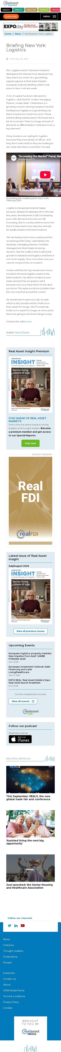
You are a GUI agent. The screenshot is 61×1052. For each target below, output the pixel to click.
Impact (19, 10)
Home (8, 33)
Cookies (7, 1007)
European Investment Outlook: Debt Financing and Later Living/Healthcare (29, 671)
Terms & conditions (14, 996)
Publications (10, 956)
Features (8, 945)
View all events (21, 701)
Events (44, 10)
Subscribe (11, 16)
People (7, 962)
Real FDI (31, 10)
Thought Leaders (13, 950)
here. (29, 321)
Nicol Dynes (22, 332)
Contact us (9, 978)
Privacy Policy (11, 1002)
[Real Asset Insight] (10, 3)
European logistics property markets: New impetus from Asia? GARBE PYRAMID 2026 (30, 657)
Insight (6, 10)
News (18, 33)
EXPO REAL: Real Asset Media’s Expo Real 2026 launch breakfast (29, 683)
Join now (30, 443)
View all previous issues (30, 631)
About (6, 984)
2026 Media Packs (13, 990)
